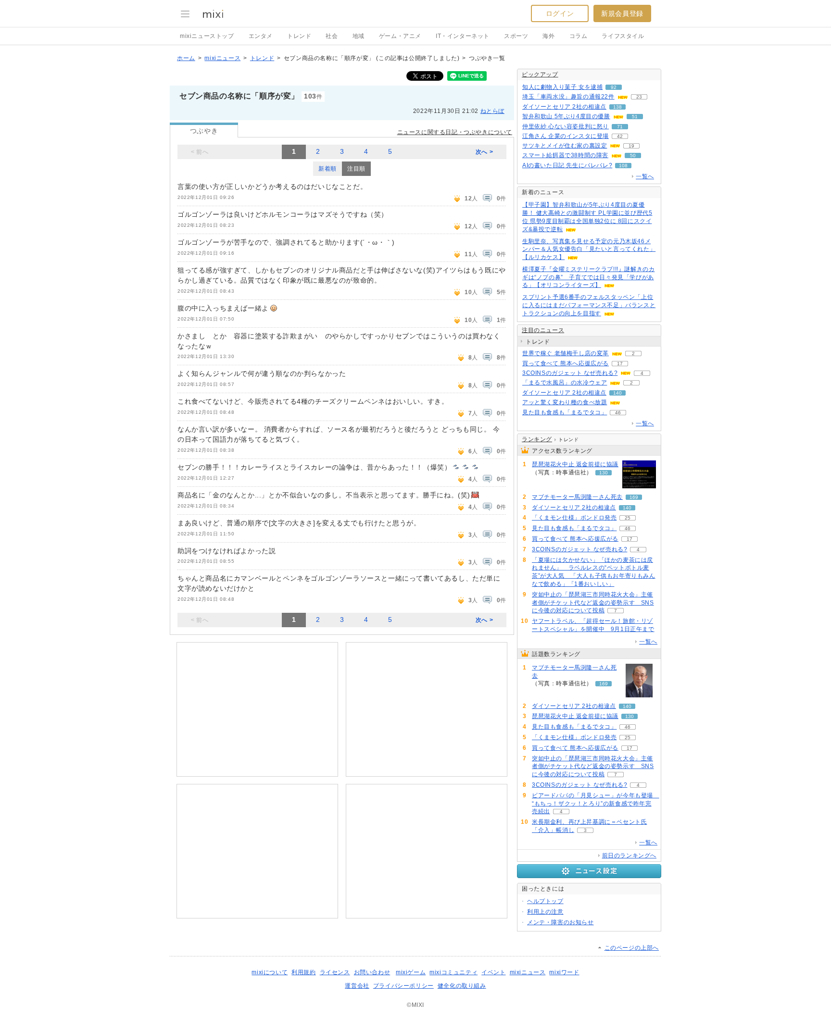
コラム (578, 36)
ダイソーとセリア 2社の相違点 (564, 106)
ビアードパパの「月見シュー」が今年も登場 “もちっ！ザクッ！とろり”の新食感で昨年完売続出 (595, 803)
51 (635, 116)
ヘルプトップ (545, 901)
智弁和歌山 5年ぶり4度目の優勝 (566, 116)
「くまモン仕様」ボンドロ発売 (574, 517)
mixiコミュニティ (453, 972)
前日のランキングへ (629, 855)
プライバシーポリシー (403, 985)
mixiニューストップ (207, 36)
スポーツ (516, 36)
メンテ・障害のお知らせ (560, 922)
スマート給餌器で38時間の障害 (565, 155)
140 (617, 393)
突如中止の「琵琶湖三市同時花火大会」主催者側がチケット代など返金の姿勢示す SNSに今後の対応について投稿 (593, 602)
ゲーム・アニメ (400, 36)
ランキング (537, 439)
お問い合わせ (372, 972)
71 (620, 126)
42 (620, 136)
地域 (359, 36)
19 (631, 146)
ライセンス (335, 972)
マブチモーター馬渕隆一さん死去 (577, 497)
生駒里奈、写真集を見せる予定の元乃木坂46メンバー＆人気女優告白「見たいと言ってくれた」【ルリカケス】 (588, 249)
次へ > (484, 152)
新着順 (327, 168)
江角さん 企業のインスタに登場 (565, 136)
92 (614, 87)
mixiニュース (222, 58)
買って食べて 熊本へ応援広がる (565, 363)
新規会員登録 (622, 13)
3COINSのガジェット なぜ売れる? (569, 373)
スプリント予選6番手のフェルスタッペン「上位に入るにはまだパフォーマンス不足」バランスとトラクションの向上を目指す (588, 305)
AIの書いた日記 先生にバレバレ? (567, 165)
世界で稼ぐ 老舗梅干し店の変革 (565, 353)
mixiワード (564, 972)
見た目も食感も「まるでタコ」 (564, 412)
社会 (332, 36)
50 (633, 155)
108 (623, 165)
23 (639, 96)
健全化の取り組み (462, 985)
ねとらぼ (492, 111)
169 (634, 497)
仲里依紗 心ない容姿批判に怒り (565, 126)
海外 (548, 36)
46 (618, 412)
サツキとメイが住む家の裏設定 (564, 145)
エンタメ (261, 36)
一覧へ (645, 176)
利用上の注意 (545, 911)
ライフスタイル (623, 36)
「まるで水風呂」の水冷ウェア (564, 382)
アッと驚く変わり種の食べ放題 (564, 402)
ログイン (560, 13)
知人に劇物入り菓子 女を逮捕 (562, 87)
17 (620, 363)
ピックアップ (540, 74)
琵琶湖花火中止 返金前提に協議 (575, 464)
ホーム (186, 58)
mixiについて (270, 972)
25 (627, 518)
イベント (493, 972)
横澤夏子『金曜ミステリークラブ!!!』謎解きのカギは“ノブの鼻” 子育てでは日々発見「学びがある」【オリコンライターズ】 (588, 277)
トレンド (299, 36)
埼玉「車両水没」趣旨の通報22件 (568, 96)
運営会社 (357, 985)
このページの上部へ (631, 947)
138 (617, 107)
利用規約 (303, 972)
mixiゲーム (411, 972)
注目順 (356, 168)
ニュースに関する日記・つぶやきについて (454, 132)
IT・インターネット (463, 36)
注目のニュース (543, 330)
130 (603, 472)
